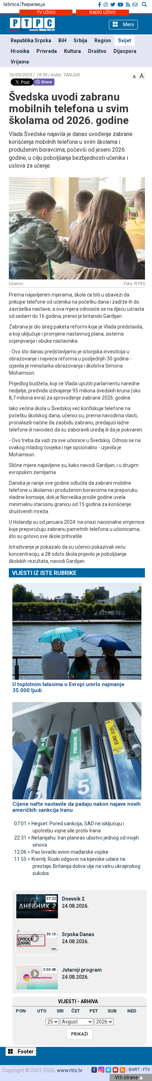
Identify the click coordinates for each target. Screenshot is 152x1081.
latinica (11, 4)
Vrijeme (20, 62)
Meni (128, 24)
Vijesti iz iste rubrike (44, 573)
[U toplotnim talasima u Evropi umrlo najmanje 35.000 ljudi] (76, 628)
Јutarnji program (82, 970)
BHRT (134, 1069)
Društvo (97, 51)
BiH (62, 40)
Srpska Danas (78, 934)
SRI (60, 1011)
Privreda (46, 51)
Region (102, 40)
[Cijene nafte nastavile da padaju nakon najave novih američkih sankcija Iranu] (76, 748)
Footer (25, 1051)
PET (93, 1011)
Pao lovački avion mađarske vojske (61, 852)
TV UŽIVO (46, 12)
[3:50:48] (37, 977)
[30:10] (37, 941)
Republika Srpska (31, 40)
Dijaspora (124, 51)
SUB (112, 1011)
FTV (146, 1069)
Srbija (80, 40)
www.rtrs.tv (69, 1070)
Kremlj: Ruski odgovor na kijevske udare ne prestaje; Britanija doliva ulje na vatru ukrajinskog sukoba (77, 866)
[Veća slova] (142, 75)
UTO (41, 1011)
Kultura (72, 51)
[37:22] (37, 906)
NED (131, 1011)
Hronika (20, 51)
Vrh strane (127, 1077)
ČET (75, 1011)
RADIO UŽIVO (102, 12)
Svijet (124, 40)
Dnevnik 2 (73, 899)
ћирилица (33, 4)
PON (21, 1011)
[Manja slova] (134, 75)
